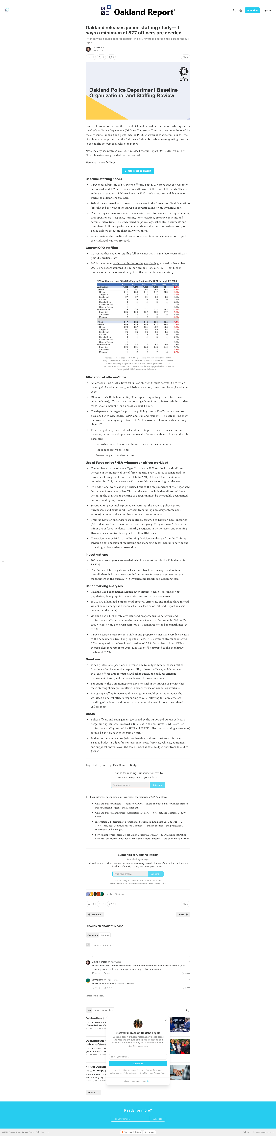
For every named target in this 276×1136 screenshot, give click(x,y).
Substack (246, 1132)
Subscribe (252, 10)
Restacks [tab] (104, 935)
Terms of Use (151, 1070)
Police (96, 765)
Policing (107, 765)
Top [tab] (89, 1010)
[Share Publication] (241, 10)
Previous (96, 914)
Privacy (25, 1132)
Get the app (149, 1132)
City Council (121, 765)
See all (91, 1092)
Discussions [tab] (107, 1010)
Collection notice (42, 1132)
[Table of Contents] (3, 568)
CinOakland (97, 979)
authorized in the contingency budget (136, 263)
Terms (31, 1132)
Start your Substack (132, 1132)
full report (151, 151)
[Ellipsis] (189, 961)
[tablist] (98, 935)
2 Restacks (119, 894)
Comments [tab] (92, 935)
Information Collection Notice (137, 1073)
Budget (134, 765)
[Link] (81, 179)
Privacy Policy (159, 1073)
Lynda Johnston (99, 961)
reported (108, 126)
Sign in (267, 10)
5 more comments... (95, 995)
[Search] (234, 10)
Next (181, 914)
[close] (165, 1020)
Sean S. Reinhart (100, 1029)
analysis (180, 606)
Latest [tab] (96, 1010)
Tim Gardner (98, 48)
